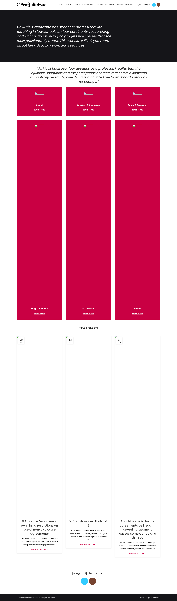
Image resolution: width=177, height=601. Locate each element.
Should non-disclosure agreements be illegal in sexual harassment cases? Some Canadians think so (137, 529)
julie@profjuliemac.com (88, 573)
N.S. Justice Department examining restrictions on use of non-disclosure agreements (39, 527)
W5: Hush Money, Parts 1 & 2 (88, 523)
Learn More (39, 110)
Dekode (156, 597)
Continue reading (39, 549)
